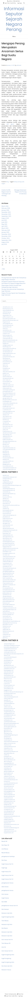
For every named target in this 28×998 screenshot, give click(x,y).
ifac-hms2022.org (7, 502)
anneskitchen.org (8, 695)
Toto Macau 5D (6, 943)
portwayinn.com (7, 756)
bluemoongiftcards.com (9, 778)
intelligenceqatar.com (8, 345)
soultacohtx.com (6, 634)
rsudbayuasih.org (8, 817)
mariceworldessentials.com (9, 579)
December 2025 (6, 212)
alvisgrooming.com (7, 596)
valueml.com (6, 370)
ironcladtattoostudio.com (10, 715)
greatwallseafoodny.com (10, 677)
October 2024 (5, 238)
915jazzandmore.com (8, 583)
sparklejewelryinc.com (9, 713)
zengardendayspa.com (9, 711)
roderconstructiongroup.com (9, 515)
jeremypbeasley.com (8, 391)
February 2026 (6, 208)
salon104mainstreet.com (8, 558)
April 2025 (4, 226)
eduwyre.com (6, 414)
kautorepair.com (6, 533)
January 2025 (5, 232)
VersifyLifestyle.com (7, 351)
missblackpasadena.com (10, 693)
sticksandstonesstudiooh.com (11, 741)
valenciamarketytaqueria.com (11, 697)
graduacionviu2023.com (9, 708)
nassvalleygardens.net (9, 811)
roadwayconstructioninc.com (9, 608)
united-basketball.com (9, 703)
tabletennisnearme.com (8, 631)
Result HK (4, 841)
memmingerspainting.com (9, 389)
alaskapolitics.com (7, 327)
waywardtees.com (7, 315)
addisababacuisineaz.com (10, 831)
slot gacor (10, 124)
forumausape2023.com (8, 457)
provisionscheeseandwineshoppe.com (12, 485)
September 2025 (6, 216)
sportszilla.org (6, 611)
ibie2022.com (6, 444)
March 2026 (5, 206)
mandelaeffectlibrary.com (9, 332)
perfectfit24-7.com (7, 551)
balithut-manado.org (7, 439)
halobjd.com (5, 343)
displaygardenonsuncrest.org (10, 623)
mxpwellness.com (8, 748)
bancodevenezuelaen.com (9, 318)
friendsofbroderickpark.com (9, 568)
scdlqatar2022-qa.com (8, 482)
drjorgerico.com (6, 375)
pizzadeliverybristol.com (8, 543)
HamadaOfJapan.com (8, 350)
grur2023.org (6, 451)
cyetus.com (5, 429)
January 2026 (5, 210)
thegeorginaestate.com (8, 598)
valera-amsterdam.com (9, 794)
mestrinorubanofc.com (9, 807)
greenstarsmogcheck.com (9, 545)
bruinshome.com (8, 716)
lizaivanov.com (7, 663)
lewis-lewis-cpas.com (8, 426)
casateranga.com (8, 740)
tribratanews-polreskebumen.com (12, 816)
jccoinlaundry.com (7, 531)
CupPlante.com (6, 363)
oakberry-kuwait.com (8, 565)
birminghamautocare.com (9, 589)
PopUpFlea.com (6, 368)
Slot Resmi (5, 928)
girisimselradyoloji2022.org (9, 493)
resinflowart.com (8, 682)
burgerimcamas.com (8, 832)
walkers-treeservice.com (9, 743)
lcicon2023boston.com (8, 466)
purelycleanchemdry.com (9, 356)
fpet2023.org (6, 419)
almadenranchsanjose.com (9, 433)
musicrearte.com (7, 616)
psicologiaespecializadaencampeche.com (14, 653)
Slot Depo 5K (5, 845)
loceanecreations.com (9, 789)
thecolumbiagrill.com (7, 483)
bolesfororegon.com (9, 803)
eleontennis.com (7, 428)
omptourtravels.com (8, 814)
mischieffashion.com (7, 413)
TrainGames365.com (7, 338)
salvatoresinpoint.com (8, 404)
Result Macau (5, 853)
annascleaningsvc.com (9, 718)
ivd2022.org (5, 507)
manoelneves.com (7, 330)
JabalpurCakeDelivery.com (9, 341)
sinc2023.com (6, 480)
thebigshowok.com (8, 673)
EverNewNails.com (7, 401)
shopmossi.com (7, 745)
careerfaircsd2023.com (8, 461)
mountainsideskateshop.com (11, 783)
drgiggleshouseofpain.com (9, 395)
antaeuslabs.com (7, 355)
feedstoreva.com (7, 626)
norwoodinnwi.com (8, 798)
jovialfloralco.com (7, 406)
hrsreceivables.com (7, 381)
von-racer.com (6, 555)
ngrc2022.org (6, 423)
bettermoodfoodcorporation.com (10, 320)
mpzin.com (5, 365)
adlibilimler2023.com (7, 436)
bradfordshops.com (7, 431)
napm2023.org (6, 454)
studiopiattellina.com (8, 570)
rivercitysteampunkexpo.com (11, 779)
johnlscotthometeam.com (9, 408)
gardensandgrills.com (9, 771)
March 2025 (5, 228)
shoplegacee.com (7, 360)
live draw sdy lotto (7, 966)
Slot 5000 (4, 902)
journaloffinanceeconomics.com (11, 824)
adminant (18, 65)
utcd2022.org (6, 495)
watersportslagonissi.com (9, 411)
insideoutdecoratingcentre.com (10, 403)
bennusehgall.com (7, 511)
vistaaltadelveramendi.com (10, 648)
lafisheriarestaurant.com (8, 581)
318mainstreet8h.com (8, 561)
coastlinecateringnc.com (9, 650)
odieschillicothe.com (7, 540)
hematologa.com (8, 662)
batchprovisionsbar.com (8, 613)
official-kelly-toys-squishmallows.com (11, 621)
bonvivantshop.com (7, 361)
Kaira (15, 994)
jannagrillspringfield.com (8, 571)
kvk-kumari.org (7, 826)
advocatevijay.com (7, 434)
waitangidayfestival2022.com (9, 467)
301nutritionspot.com (9, 786)
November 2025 (6, 214)
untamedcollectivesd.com (10, 746)
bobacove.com (6, 603)
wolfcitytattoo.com (8, 720)
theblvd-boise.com (7, 418)
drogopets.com (6, 627)
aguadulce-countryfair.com (9, 584)
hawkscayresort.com (8, 518)
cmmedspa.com (7, 768)
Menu (14, 36)
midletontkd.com (8, 769)
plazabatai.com (6, 516)
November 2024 (6, 236)
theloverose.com (8, 678)
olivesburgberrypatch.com (10, 726)
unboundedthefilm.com (8, 310)
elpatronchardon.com (8, 574)
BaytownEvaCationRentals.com (10, 340)
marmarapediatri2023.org (9, 490)
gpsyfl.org (5, 637)
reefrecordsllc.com (8, 698)
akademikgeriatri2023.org (9, 488)
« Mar (3, 269)
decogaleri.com (6, 523)
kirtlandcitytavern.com (9, 784)
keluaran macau (6, 970)
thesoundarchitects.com (9, 759)
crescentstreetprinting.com (10, 657)
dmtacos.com (7, 655)
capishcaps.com (6, 636)
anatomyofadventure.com (10, 764)
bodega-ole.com (8, 804)
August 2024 (5, 242)
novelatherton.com (8, 809)
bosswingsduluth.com (8, 588)
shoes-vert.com (6, 526)
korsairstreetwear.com (9, 685)
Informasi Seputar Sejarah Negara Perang (14, 19)
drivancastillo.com (8, 766)
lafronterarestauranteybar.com (11, 723)
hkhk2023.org (6, 452)
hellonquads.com (7, 520)
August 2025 (5, 218)
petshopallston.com (8, 687)
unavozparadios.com (8, 525)
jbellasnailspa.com (7, 593)
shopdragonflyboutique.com (9, 609)
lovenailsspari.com (7, 563)
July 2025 (4, 220)
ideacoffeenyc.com (7, 538)
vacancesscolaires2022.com (9, 469)
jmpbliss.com (6, 373)
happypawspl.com (7, 546)
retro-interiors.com (7, 416)
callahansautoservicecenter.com (10, 548)
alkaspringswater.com (8, 560)
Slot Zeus (4, 860)
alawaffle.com (7, 700)
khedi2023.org (6, 487)
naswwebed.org (6, 438)
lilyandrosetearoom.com (9, 725)
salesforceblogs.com (8, 336)
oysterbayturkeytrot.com (10, 721)
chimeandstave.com (8, 675)
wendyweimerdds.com (8, 378)
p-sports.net (7, 683)
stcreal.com (5, 366)
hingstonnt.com (6, 322)
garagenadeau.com (7, 398)
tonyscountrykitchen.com (9, 591)
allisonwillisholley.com (9, 753)
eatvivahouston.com (9, 672)
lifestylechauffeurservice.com (10, 399)
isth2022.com (6, 475)
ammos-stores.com (8, 788)
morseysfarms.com (7, 618)
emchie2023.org (6, 492)
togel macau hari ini (7, 879)
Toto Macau (5, 920)
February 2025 (6, 230)
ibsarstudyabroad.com (8, 510)
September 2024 (6, 240)
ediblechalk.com (6, 629)
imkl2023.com (6, 459)
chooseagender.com (7, 323)
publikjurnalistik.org (8, 819)
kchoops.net (7, 781)
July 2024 (4, 244)
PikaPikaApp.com (7, 346)
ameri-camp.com (6, 380)
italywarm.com (7, 822)
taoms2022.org (6, 503)
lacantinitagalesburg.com (9, 541)
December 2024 (6, 234)
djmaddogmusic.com (9, 758)
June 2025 (4, 222)
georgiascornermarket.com (9, 550)
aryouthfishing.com (8, 701)
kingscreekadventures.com (9, 353)
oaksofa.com (6, 632)
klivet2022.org (6, 500)
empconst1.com (6, 383)
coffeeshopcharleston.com (9, 556)
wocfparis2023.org (7, 478)
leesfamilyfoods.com (8, 424)
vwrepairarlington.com (9, 643)
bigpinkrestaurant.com (8, 386)
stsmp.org (5, 328)
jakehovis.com (6, 586)
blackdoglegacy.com (8, 670)
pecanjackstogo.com (9, 710)
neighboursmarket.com (9, 799)
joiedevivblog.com (8, 793)
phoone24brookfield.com (9, 604)
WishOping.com (6, 358)
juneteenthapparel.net (9, 821)
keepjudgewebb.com (9, 763)
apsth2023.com (6, 462)
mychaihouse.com (7, 594)
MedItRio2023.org (7, 464)
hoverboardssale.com (8, 325)
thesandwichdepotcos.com (9, 393)
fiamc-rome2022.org (7, 578)
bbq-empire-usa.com (8, 624)
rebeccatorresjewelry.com (9, 371)
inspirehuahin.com (7, 388)
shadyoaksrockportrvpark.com (10, 530)
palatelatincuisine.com (9, 668)
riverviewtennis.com (7, 619)
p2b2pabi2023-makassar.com (10, 477)
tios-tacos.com (7, 705)
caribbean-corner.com (9, 776)
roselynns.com (6, 333)
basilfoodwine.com (8, 773)
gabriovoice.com (8, 680)
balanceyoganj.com (7, 335)
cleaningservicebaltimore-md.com (12, 645)
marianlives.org (6, 313)
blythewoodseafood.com (9, 599)
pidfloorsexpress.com (8, 317)
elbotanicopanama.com (8, 528)
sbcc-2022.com (6, 446)
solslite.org (6, 754)
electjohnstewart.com (9, 813)
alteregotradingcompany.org (9, 441)
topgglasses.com (8, 690)
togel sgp (19, 3)
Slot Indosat (5, 909)
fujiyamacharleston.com (8, 573)
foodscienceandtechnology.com (11, 827)
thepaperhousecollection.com (11, 751)
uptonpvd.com (7, 736)
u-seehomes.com (7, 409)
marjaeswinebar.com (8, 535)
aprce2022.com (6, 443)
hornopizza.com (8, 658)
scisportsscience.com (9, 829)
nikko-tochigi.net (8, 774)
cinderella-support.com (8, 385)
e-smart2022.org (6, 421)
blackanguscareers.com (9, 801)
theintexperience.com (8, 308)
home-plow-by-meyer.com (10, 667)
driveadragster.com (8, 660)
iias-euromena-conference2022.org (11, 505)
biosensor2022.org (7, 497)
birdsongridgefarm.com (9, 791)
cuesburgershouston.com (10, 652)
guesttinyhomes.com (9, 665)
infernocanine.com (8, 750)
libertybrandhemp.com (9, 796)
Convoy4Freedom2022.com (9, 449)
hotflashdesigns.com (8, 396)
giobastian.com (7, 730)
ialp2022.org (5, 498)
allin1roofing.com (8, 761)
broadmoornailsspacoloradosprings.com (13, 692)
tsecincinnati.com (7, 513)
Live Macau (5, 849)
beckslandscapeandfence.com (11, 647)
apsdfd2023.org (6, 456)
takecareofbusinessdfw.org (9, 348)
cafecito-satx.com (8, 706)
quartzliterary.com (7, 566)
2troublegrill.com (8, 738)
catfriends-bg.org (7, 312)
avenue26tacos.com (8, 688)
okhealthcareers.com (8, 307)
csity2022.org (6, 508)
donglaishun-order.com (8, 576)
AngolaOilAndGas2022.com (9, 448)
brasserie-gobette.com (8, 614)
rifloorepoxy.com (8, 733)
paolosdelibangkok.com (8, 601)
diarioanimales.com (7, 521)
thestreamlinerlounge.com (10, 806)
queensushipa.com (7, 376)
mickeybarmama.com (8, 606)
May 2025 (4, 224)
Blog (7, 181)
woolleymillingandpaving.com (11, 735)
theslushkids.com (8, 728)
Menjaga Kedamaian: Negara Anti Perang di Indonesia (20, 192)
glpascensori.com (8, 731)
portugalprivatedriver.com (9, 553)
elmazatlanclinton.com (8, 536)
